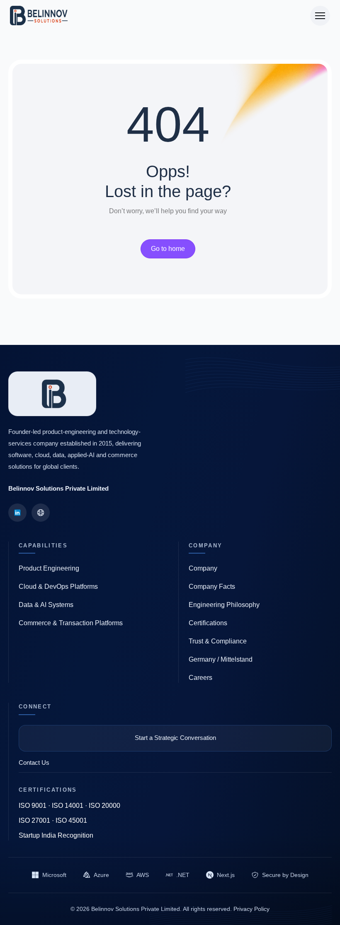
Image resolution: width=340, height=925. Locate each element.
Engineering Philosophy (224, 604)
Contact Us (34, 762)
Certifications (208, 622)
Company (203, 568)
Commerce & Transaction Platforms (71, 622)
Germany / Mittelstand (221, 659)
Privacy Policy (251, 909)
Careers (200, 677)
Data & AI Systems (46, 604)
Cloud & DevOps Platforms (58, 586)
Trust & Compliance (218, 641)
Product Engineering (49, 568)
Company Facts (212, 586)
